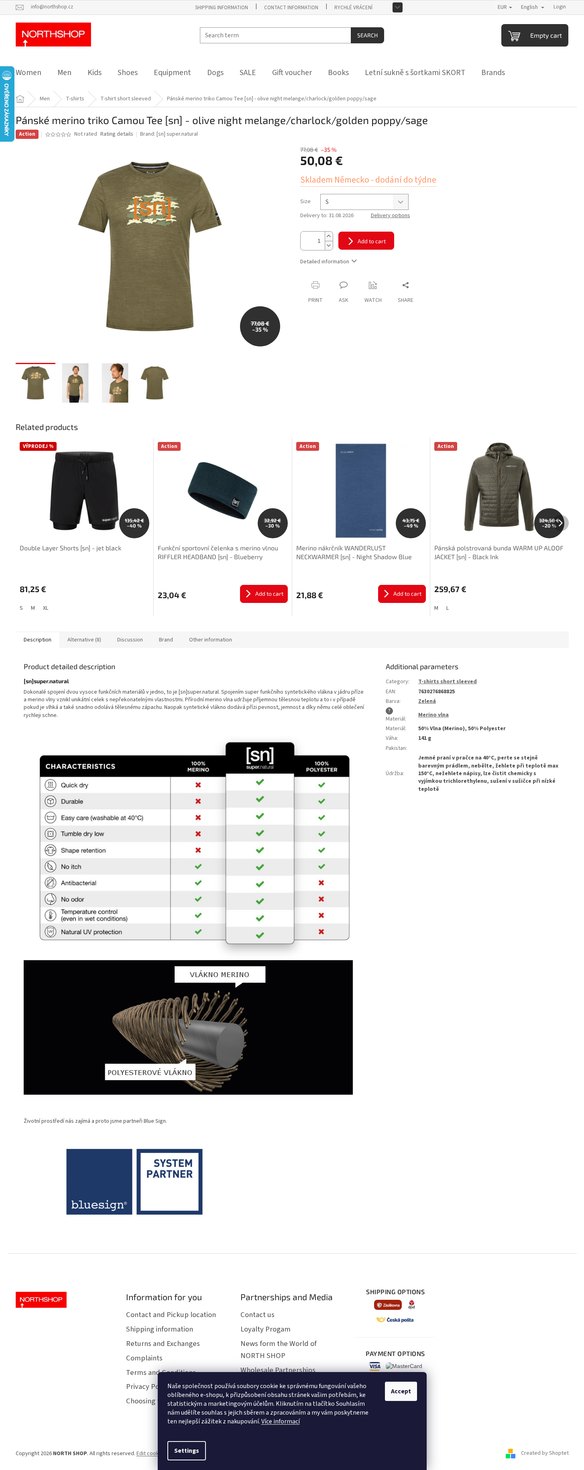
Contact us (257, 1314)
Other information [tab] (210, 640)
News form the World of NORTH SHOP (278, 1349)
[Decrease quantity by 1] (329, 245)
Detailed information (324, 262)
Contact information (291, 7)
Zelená (427, 701)
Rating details (116, 134)
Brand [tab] (166, 640)
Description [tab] (37, 640)
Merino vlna (433, 715)
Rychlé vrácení (353, 7)
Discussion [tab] (130, 640)
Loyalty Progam (265, 1329)
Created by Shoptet (545, 1454)
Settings (186, 1450)
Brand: (169, 134)
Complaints (144, 1358)
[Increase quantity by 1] (329, 236)
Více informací (280, 1421)
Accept (401, 1391)
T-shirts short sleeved (447, 682)
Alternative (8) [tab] (84, 640)
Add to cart (372, 241)
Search (367, 35)
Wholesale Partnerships (277, 1370)
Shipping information (221, 7)
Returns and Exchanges (163, 1343)
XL (45, 608)
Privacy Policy (148, 1386)
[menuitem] (28, 72)
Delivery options (390, 216)
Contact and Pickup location (171, 1314)
